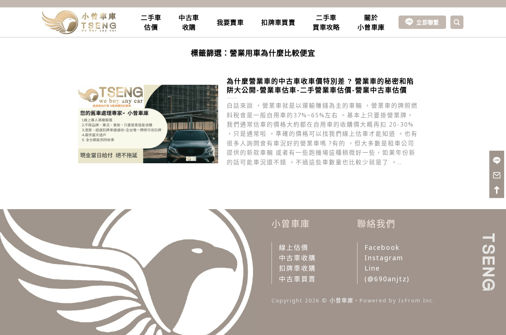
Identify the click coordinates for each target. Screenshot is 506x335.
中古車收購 (189, 22)
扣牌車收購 (297, 268)
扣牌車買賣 (278, 22)
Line (372, 268)
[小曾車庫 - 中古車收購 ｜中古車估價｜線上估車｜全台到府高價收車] (79, 22)
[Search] (456, 22)
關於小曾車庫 (371, 22)
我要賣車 (230, 22)
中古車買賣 (297, 278)
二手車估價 (151, 22)
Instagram (383, 257)
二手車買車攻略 (326, 22)
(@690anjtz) (386, 278)
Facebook (382, 247)
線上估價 (294, 247)
